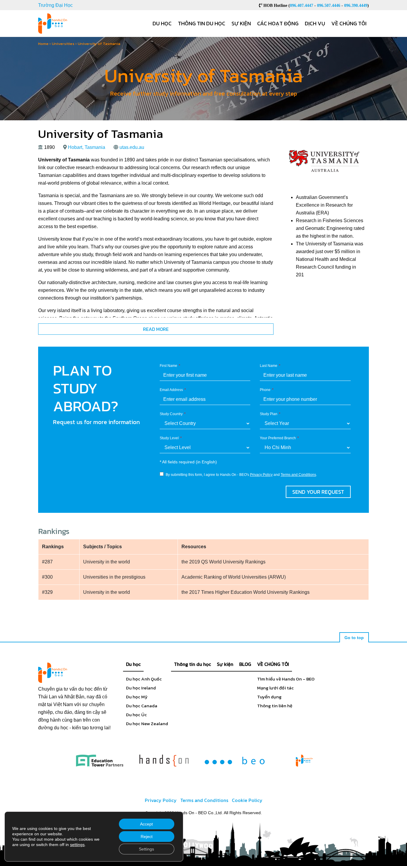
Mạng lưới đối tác (275, 687)
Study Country (171, 414)
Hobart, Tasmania (86, 147)
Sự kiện (241, 23)
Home (43, 43)
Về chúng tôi (348, 23)
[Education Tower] (99, 760)
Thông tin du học (201, 23)
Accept (146, 824)
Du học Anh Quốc (144, 678)
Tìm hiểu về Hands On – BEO (286, 678)
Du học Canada (141, 705)
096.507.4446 (328, 5)
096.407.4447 (301, 5)
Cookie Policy (247, 800)
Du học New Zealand (147, 723)
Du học (162, 23)
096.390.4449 (355, 5)
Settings (146, 849)
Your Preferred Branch (278, 438)
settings (77, 844)
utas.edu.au (131, 147)
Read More (156, 329)
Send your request (318, 492)
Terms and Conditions (298, 475)
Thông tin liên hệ (274, 705)
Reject (147, 836)
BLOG (245, 664)
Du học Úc (136, 714)
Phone (265, 390)
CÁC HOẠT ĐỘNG (278, 23)
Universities (63, 43)
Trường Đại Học (55, 5)
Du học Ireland (141, 687)
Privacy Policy (261, 475)
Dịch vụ (315, 23)
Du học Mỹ (136, 696)
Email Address (171, 390)
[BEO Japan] (235, 760)
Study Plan (268, 414)
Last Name (268, 366)
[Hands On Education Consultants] (164, 760)
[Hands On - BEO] (304, 760)
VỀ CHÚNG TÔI (273, 664)
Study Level (169, 438)
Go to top (354, 637)
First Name (168, 366)
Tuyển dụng (269, 696)
